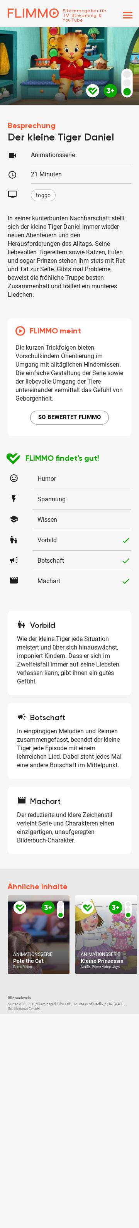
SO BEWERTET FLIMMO (69, 417)
